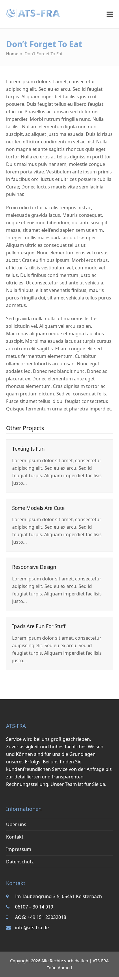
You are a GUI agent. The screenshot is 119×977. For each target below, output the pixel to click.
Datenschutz (20, 861)
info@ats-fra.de (32, 927)
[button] (110, 14)
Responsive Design (34, 567)
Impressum (18, 849)
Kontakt (14, 837)
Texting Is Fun (28, 448)
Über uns (16, 824)
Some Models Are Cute (38, 508)
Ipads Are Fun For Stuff (39, 626)
